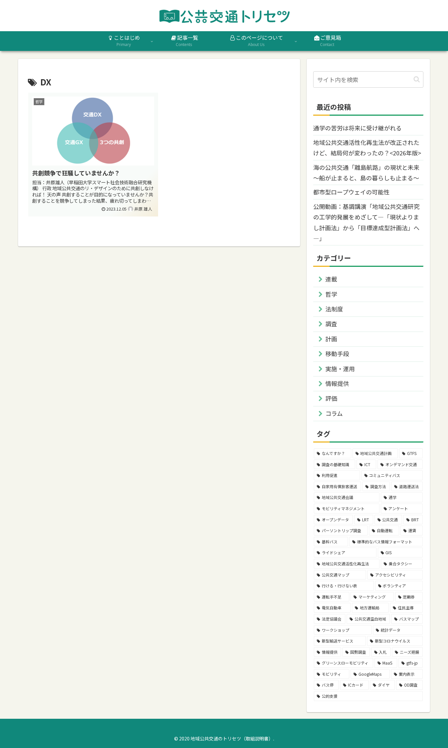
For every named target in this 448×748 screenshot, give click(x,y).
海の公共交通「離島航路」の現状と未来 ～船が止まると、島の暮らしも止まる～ (366, 172)
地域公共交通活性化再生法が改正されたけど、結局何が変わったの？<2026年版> (367, 147)
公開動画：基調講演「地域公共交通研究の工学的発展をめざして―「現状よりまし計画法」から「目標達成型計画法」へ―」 (366, 222)
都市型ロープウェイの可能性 (351, 192)
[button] (416, 79)
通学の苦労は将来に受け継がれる (357, 128)
